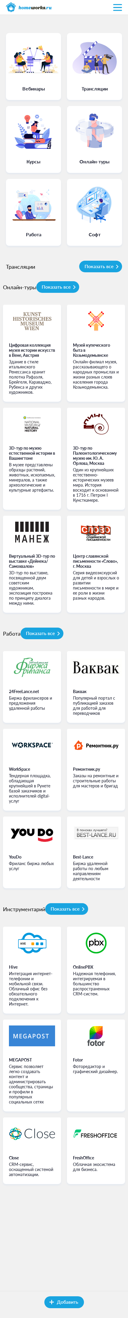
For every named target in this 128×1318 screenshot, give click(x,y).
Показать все (99, 266)
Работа (12, 633)
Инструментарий (24, 909)
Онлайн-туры (19, 287)
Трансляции (20, 266)
